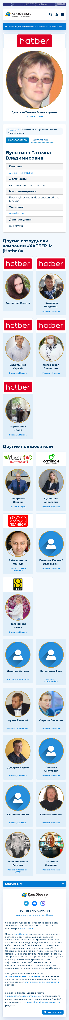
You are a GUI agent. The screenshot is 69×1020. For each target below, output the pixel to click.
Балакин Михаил (51, 814)
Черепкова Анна (51, 671)
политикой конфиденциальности (41, 982)
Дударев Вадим (18, 767)
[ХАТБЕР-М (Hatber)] (34, 40)
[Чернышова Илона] (17, 410)
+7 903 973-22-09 (34, 911)
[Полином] (18, 520)
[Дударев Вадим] (17, 751)
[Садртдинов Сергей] (17, 348)
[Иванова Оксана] (17, 655)
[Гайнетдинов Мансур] (17, 544)
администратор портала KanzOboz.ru (34, 915)
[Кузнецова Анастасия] (51, 482)
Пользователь (17, 140)
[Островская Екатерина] (51, 348)
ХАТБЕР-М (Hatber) (21, 172)
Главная (12, 130)
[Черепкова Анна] (51, 655)
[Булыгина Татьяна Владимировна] (34, 80)
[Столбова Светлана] (51, 845)
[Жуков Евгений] (17, 704)
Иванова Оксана (18, 671)
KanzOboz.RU (13, 883)
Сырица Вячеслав (51, 720)
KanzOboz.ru (27, 928)
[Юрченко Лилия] (17, 798)
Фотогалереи (42, 140)
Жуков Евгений (18, 720)
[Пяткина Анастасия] (51, 751)
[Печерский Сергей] (17, 482)
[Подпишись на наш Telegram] (26, 902)
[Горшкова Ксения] (17, 287)
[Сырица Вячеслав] (51, 704)
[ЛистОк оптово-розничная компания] (18, 459)
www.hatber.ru (19, 213)
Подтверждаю (53, 1012)
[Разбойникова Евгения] (17, 845)
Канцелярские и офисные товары (21, 16)
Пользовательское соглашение (22, 976)
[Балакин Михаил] (51, 798)
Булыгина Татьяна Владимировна (34, 112)
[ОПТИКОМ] (51, 459)
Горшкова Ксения (18, 303)
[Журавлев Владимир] (51, 287)
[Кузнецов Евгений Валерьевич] (51, 544)
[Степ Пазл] (18, 584)
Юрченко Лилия (18, 814)
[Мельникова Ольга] (17, 607)
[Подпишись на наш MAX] (42, 902)
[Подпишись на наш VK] (34, 902)
